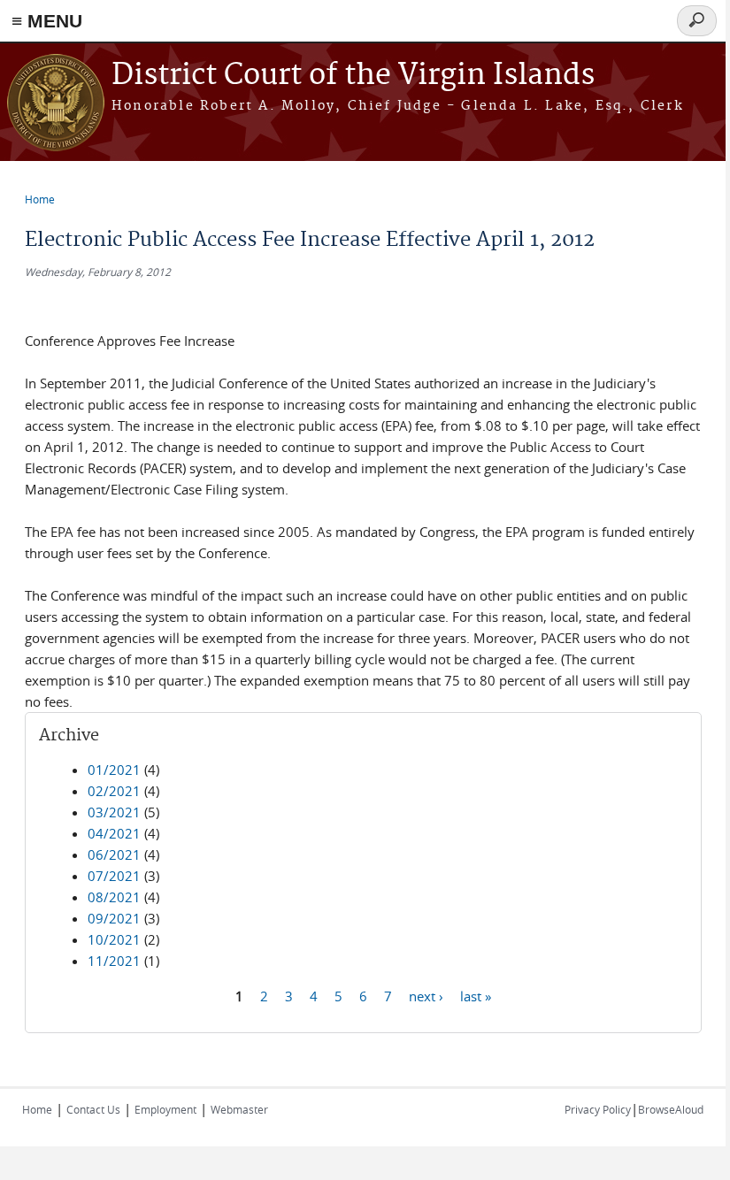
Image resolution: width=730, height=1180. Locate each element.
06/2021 (114, 854)
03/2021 (114, 812)
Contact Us (93, 1109)
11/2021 (114, 960)
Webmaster (239, 1109)
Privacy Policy (598, 1109)
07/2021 (114, 876)
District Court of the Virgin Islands (353, 75)
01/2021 (114, 769)
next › (426, 995)
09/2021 (114, 918)
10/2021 (114, 939)
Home (40, 199)
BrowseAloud (670, 1109)
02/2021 (114, 791)
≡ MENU (47, 21)
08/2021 (114, 897)
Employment (165, 1109)
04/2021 (114, 833)
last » (475, 995)
